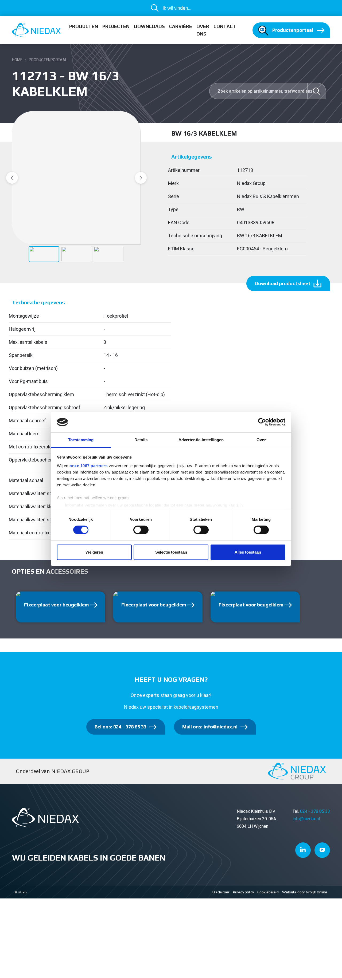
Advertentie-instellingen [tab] (201, 439)
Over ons (202, 30)
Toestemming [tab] (81, 439)
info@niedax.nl (306, 818)
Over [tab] (261, 439)
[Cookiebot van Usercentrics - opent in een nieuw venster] (262, 422)
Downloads (149, 26)
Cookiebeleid (268, 892)
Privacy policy (243, 892)
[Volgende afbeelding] (141, 178)
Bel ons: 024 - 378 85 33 (120, 726)
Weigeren (94, 552)
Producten (83, 26)
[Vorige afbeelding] (12, 178)
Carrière (180, 26)
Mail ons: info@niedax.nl (210, 726)
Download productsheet (282, 283)
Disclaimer (221, 892)
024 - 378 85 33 (315, 811)
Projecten (116, 26)
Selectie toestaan (171, 552)
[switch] (141, 530)
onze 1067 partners (88, 465)
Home (17, 60)
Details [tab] (140, 439)
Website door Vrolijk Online (304, 892)
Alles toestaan (248, 552)
